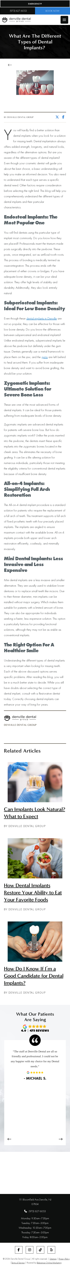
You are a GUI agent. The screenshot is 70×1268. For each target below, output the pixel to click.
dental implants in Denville (41, 318)
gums (45, 357)
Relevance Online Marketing (49, 1262)
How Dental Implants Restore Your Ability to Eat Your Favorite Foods (33, 892)
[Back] (10, 65)
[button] (64, 20)
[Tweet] (58, 117)
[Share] (64, 117)
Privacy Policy (64, 1258)
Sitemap (53, 1258)
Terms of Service (18, 1262)
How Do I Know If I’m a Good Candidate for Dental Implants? (33, 976)
